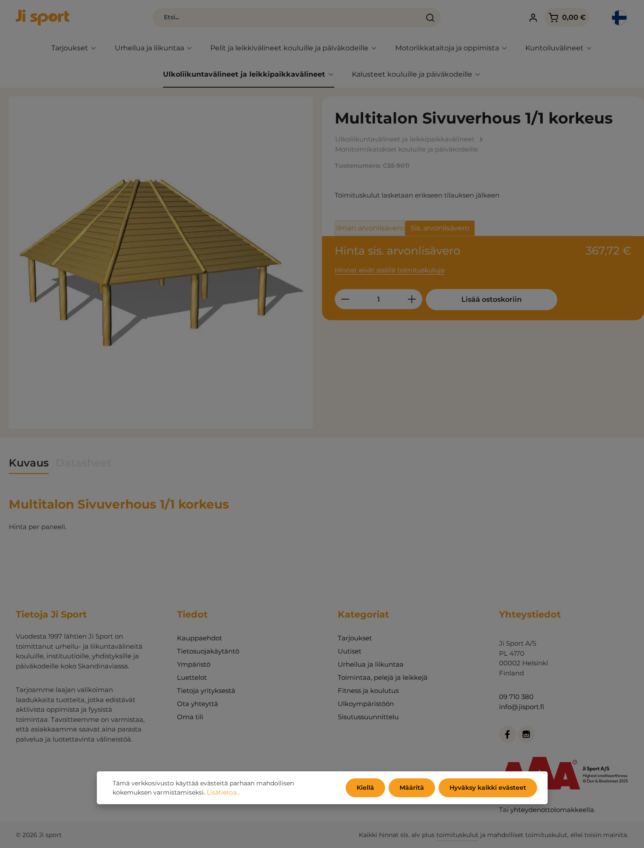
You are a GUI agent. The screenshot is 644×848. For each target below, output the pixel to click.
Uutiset (349, 651)
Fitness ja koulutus (368, 690)
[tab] (29, 463)
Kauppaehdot (199, 638)
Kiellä (365, 787)
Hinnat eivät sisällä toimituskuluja (390, 270)
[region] (161, 262)
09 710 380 (516, 697)
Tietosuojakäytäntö (208, 651)
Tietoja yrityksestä (206, 690)
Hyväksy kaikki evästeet (487, 787)
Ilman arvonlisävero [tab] (370, 228)
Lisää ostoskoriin (491, 299)
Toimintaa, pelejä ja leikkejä (383, 677)
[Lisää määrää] (412, 299)
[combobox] (286, 17)
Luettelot (192, 677)
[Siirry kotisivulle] (42, 17)
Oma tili (190, 717)
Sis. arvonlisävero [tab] (439, 228)
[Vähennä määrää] (345, 299)
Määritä (412, 787)
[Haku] (430, 17)
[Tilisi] (533, 17)
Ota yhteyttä (197, 704)
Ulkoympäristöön (366, 704)
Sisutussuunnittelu (368, 717)
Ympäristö (193, 664)
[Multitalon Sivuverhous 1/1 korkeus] (161, 262)
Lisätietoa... (224, 792)
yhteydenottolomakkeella (552, 810)
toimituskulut (457, 835)
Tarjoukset (355, 638)
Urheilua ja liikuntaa (370, 664)
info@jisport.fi (521, 707)
